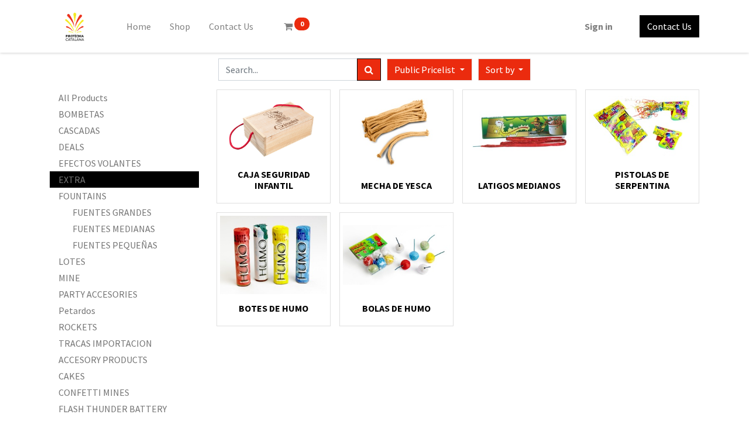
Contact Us (669, 26)
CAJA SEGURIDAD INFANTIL (274, 179)
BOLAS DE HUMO (396, 308)
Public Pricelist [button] (425, 69)
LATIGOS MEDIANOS (519, 185)
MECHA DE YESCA (396, 185)
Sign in (599, 26)
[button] (504, 69)
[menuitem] (138, 26)
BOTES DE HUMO (273, 308)
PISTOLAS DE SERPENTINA (642, 179)
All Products (83, 97)
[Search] (369, 69)
